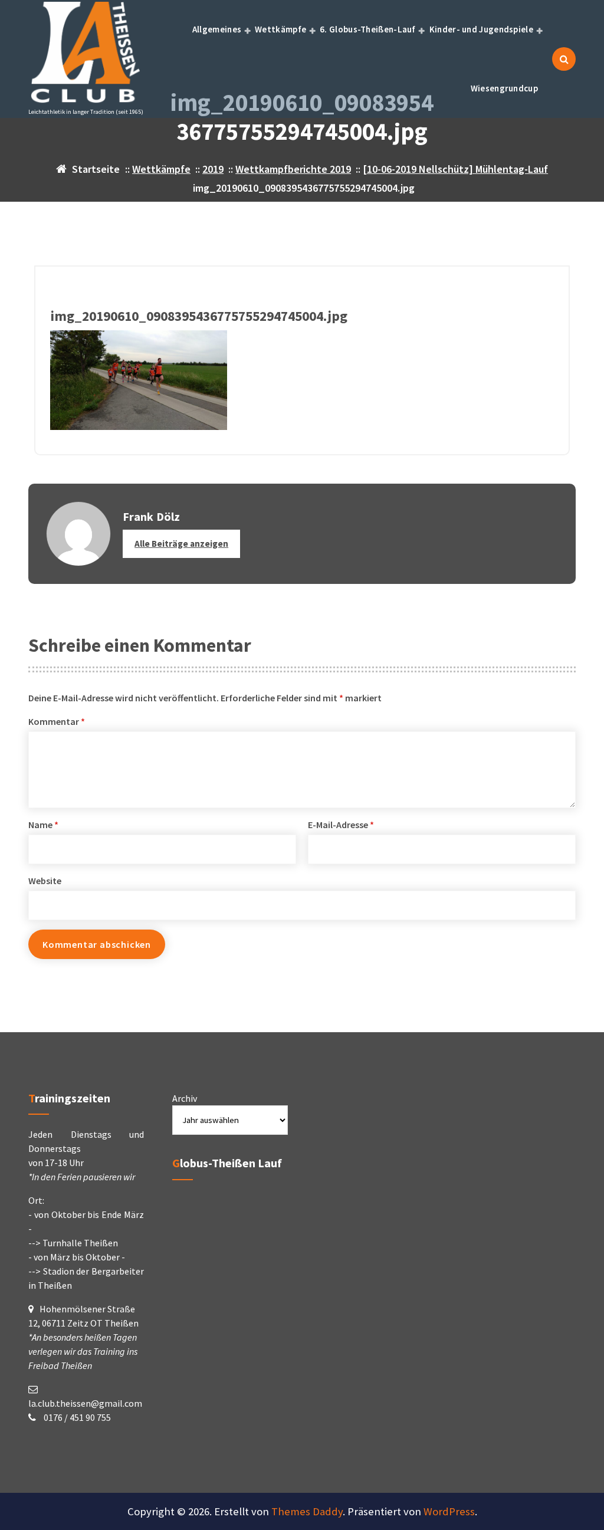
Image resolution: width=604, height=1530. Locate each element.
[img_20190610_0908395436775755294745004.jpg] (302, 380)
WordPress (449, 1511)
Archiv (184, 1098)
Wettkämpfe (280, 29)
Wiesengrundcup (504, 88)
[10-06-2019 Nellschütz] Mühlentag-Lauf (455, 169)
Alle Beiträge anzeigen (181, 543)
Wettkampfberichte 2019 (293, 169)
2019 (213, 169)
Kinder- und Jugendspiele (481, 29)
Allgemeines (216, 29)
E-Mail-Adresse (341, 824)
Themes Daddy (307, 1511)
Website (44, 881)
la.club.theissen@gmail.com (85, 1403)
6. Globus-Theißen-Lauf (368, 29)
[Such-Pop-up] (564, 59)
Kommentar (56, 721)
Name (43, 824)
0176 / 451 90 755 (76, 1417)
